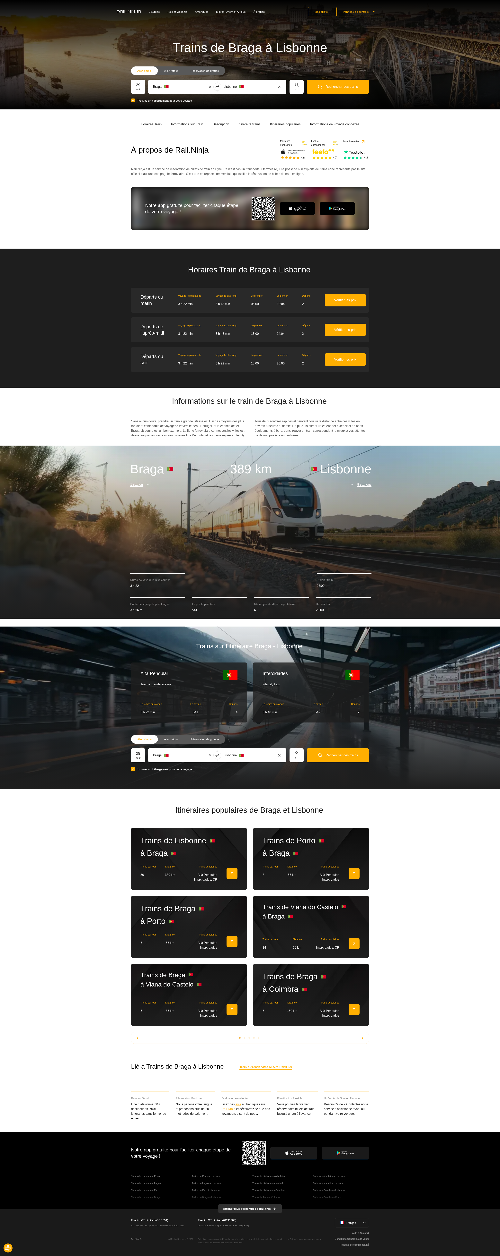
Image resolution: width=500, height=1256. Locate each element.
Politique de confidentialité (354, 1244)
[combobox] (174, 87)
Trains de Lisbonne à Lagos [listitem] (146, 1183)
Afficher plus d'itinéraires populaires (247, 1208)
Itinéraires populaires (285, 124)
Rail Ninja (228, 1109)
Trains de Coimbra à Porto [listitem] (327, 1197)
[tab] (151, 124)
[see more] (232, 873)
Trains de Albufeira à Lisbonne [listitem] (329, 1176)
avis (238, 1104)
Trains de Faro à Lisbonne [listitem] (206, 1190)
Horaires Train (151, 124)
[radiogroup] (178, 70)
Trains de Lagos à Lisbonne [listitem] (206, 1183)
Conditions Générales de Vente (352, 1239)
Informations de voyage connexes (334, 124)
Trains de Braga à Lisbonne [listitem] (206, 1197)
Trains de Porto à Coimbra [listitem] (266, 1197)
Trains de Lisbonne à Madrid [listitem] (267, 1183)
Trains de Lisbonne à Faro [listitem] (145, 1190)
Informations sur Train (187, 124)
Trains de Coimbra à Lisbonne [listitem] (329, 1190)
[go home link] (129, 11)
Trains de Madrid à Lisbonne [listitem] (328, 1183)
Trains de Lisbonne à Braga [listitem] (146, 1197)
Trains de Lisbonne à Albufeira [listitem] (268, 1176)
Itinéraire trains (249, 124)
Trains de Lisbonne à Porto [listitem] (145, 1176)
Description (220, 124)
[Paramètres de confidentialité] (8, 1247)
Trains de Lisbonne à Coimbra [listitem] (268, 1190)
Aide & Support (360, 1233)
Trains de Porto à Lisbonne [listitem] (206, 1176)
